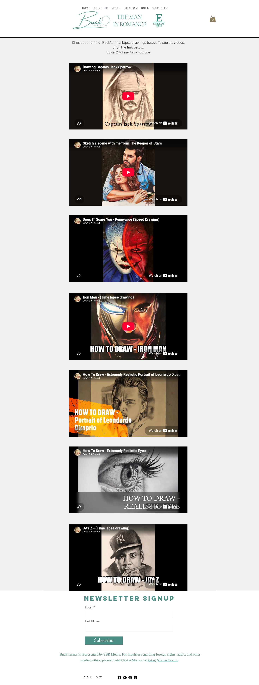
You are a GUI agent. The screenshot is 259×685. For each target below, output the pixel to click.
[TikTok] (135, 677)
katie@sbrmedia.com (163, 660)
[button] (213, 18)
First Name (92, 621)
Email (88, 607)
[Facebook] (119, 677)
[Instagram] (130, 677)
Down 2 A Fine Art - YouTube (128, 52)
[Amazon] (125, 677)
